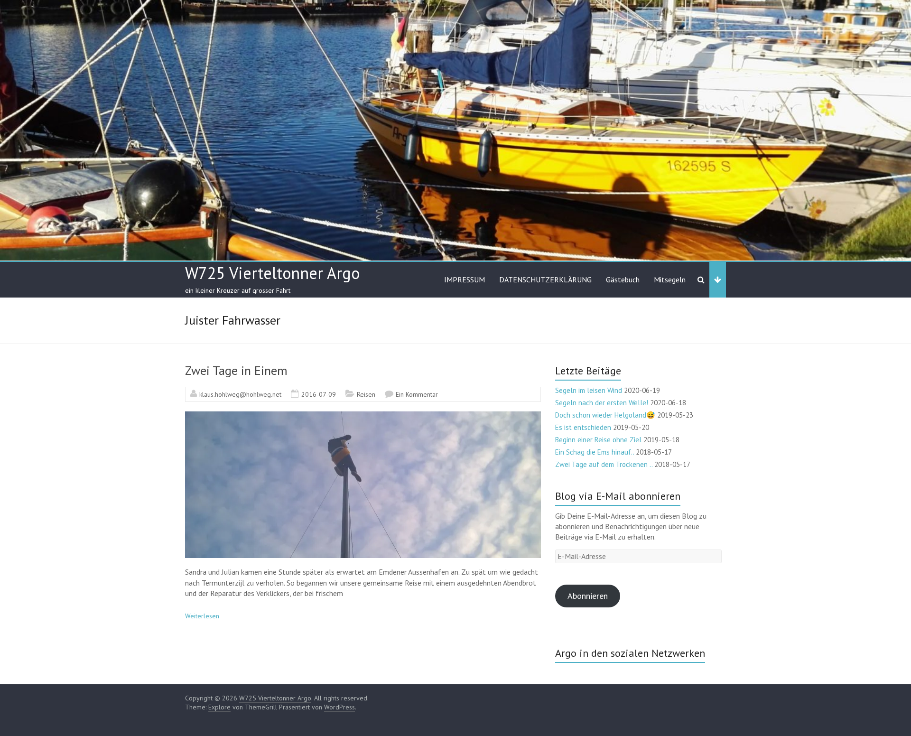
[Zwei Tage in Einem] (363, 416)
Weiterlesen (202, 616)
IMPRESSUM (464, 279)
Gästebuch (623, 279)
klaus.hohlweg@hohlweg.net (240, 394)
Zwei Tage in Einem (236, 370)
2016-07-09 (318, 394)
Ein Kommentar (417, 394)
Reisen (366, 394)
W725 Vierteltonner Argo (272, 272)
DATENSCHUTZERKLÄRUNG (545, 279)
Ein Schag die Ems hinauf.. (594, 452)
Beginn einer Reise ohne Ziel (598, 439)
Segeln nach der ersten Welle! (601, 402)
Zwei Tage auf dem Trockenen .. (603, 464)
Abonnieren (587, 595)
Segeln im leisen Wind (588, 390)
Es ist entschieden (583, 427)
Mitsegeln (670, 279)
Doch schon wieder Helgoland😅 (605, 414)
